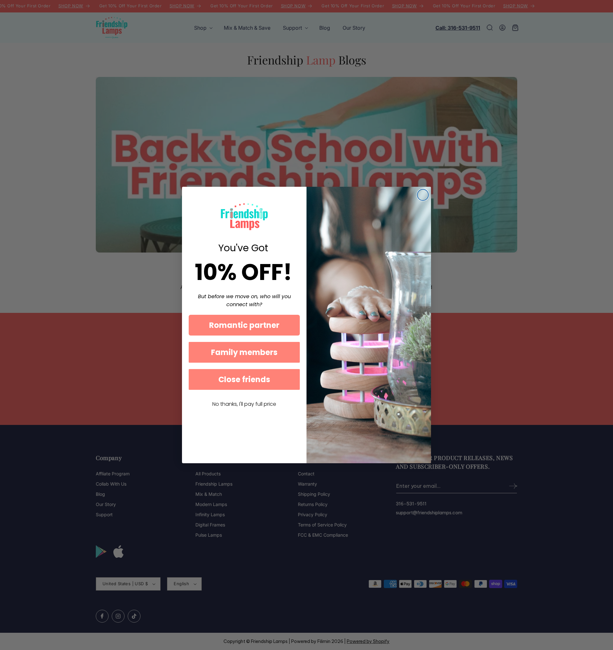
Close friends (244, 379)
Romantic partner (244, 325)
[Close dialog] (422, 194)
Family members (244, 352)
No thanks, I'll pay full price (244, 404)
